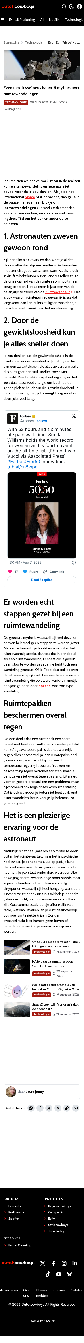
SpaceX (44, 686)
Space (30, 197)
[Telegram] (57, 1108)
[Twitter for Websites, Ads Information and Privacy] (73, 562)
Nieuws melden (42, 1293)
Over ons (27, 1293)
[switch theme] (72, 7)
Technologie (16, 102)
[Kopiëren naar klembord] (66, 1108)
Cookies (59, 1290)
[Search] (64, 6)
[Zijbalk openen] (2, 19)
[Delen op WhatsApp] (31, 1108)
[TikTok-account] (48, 1274)
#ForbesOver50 (23, 461)
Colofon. (77, 1290)
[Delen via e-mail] (75, 1108)
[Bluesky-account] (69, 1274)
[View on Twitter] (73, 418)
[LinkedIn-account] (75, 1263)
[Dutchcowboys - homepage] (18, 6)
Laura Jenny (12, 109)
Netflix (54, 19)
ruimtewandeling (59, 292)
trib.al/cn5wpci (22, 467)
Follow (42, 421)
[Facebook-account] (53, 1263)
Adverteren (9, 1290)
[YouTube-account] (58, 1274)
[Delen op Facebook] (40, 1108)
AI (42, 19)
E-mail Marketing (22, 19)
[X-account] (42, 1263)
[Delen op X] (48, 1108)
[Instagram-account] (64, 1263)
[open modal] (79, 6)
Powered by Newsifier (42, 1320)
